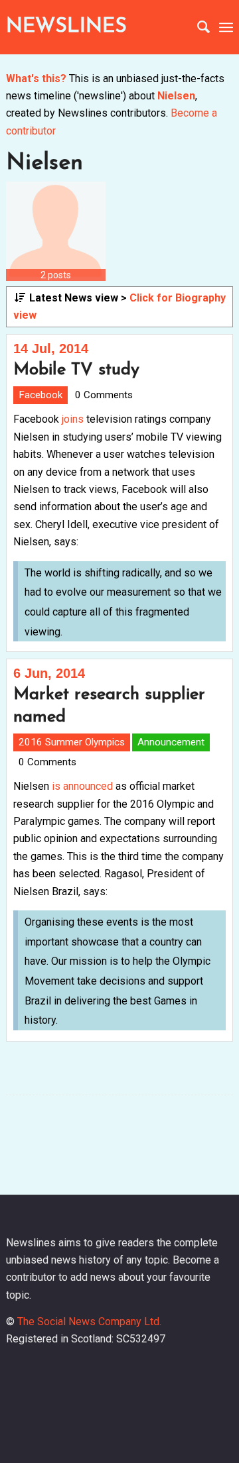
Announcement (170, 742)
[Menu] (226, 27)
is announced (82, 786)
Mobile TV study (76, 370)
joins (73, 419)
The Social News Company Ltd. (89, 1321)
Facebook (40, 395)
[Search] (197, 27)
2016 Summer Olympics (72, 742)
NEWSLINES (66, 27)
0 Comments (104, 395)
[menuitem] (197, 27)
